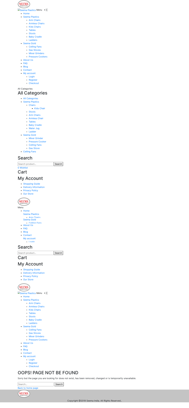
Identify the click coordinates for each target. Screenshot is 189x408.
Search (58, 164)
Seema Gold (29, 135)
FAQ (25, 228)
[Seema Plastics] (24, 3)
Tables (32, 121)
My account (29, 238)
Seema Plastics (31, 101)
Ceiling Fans (35, 144)
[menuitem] (26, 13)
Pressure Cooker (37, 141)
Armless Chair (36, 118)
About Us (28, 225)
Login (32, 241)
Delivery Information (34, 187)
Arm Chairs (34, 115)
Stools (32, 111)
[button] (41, 9)
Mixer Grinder (36, 138)
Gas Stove (34, 148)
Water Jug (34, 128)
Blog (25, 231)
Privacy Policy (30, 190)
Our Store (28, 193)
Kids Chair (39, 108)
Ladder (32, 131)
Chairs (32, 105)
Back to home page (28, 388)
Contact (27, 235)
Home (26, 210)
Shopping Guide (31, 183)
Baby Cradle (35, 125)
